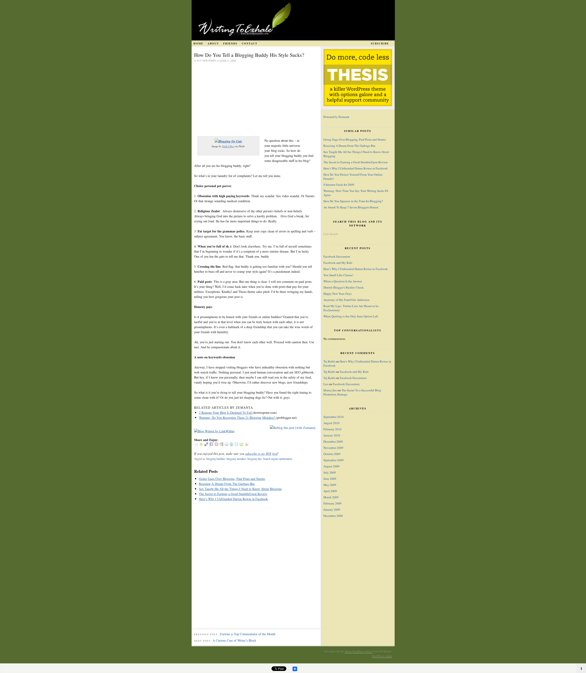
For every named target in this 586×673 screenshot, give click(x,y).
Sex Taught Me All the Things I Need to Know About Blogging (240, 489)
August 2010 (331, 423)
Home (198, 43)
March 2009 (331, 497)
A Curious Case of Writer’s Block (234, 640)
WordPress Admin (382, 656)
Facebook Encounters (336, 256)
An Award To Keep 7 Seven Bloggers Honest (350, 207)
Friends (230, 43)
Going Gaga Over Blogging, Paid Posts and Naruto (232, 479)
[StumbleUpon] (231, 445)
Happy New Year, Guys (337, 294)
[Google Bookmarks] (221, 445)
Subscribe (380, 43)
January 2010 (331, 435)
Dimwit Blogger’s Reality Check (343, 287)
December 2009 (333, 441)
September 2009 (333, 460)
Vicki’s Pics (228, 146)
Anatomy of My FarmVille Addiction (346, 300)
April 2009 (330, 491)
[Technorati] (241, 445)
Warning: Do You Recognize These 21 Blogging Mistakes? (237, 417)
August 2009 (331, 466)
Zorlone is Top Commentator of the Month (247, 634)
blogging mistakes (236, 458)
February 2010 (332, 429)
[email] (226, 445)
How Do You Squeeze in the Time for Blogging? (353, 201)
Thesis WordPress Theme (358, 651)
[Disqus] (256, 567)
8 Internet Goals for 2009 (338, 185)
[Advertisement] (254, 100)
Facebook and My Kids (337, 263)
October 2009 (331, 454)
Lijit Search (330, 234)
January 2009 (331, 509)
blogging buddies (215, 458)
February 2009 (332, 503)
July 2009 (329, 472)
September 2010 (333, 417)
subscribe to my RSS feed (261, 453)
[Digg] (196, 445)
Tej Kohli (329, 361)
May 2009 (329, 485)
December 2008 (333, 516)
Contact (249, 43)
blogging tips (254, 458)
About (213, 43)
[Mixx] (216, 445)
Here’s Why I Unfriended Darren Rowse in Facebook (233, 499)
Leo (325, 384)
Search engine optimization (277, 458)
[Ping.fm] (236, 445)
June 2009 (329, 479)
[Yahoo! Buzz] (246, 445)
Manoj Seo (330, 390)
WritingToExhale (300, 20)
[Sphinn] (201, 445)
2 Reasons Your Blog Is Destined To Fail (226, 412)
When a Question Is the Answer (342, 281)
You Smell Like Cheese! (338, 275)
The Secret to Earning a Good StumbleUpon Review (233, 494)
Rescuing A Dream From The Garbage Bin (227, 484)
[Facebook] (211, 445)
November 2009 (333, 448)
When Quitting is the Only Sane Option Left (350, 316)
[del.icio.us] (206, 445)
